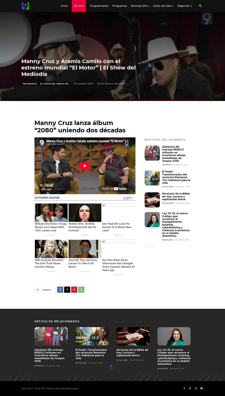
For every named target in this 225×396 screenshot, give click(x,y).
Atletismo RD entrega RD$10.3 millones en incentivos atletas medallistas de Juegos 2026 (174, 153)
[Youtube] (201, 388)
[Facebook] (60, 290)
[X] (67, 290)
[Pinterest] (74, 290)
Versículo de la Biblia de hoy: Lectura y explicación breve (176, 196)
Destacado (167, 240)
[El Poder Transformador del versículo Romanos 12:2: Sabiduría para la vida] (152, 177)
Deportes (167, 165)
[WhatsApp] (81, 290)
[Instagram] (190, 388)
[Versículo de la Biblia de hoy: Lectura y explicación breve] (152, 199)
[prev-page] (146, 246)
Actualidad (167, 187)
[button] (200, 6)
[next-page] (151, 246)
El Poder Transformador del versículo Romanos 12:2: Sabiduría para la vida (176, 177)
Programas (29, 84)
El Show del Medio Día (54, 84)
